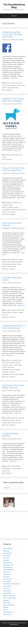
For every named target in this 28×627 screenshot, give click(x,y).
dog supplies (7, 581)
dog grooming (7, 562)
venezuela (18, 422)
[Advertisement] (13, 525)
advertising (7, 312)
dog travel (6, 588)
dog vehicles (7, 591)
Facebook (14, 264)
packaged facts (15, 209)
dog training (7, 586)
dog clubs (15, 83)
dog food (15, 202)
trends (4, 157)
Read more (14, 78)
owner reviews (16, 468)
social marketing (19, 374)
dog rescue (13, 362)
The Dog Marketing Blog (14, 6)
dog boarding (7, 553)
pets (9, 212)
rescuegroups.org (7, 374)
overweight (5, 209)
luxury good (6, 602)
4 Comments (8, 159)
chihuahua (15, 312)
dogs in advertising (18, 310)
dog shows (6, 577)
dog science (7, 574)
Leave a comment (9, 214)
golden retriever (15, 420)
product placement (8, 422)
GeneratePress (14, 624)
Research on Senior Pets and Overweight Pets (13, 169)
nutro (14, 266)
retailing (21, 418)
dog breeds (7, 83)
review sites (6, 471)
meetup (9, 266)
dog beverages (8, 548)
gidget (21, 312)
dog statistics (7, 579)
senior (13, 212)
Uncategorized (7, 612)
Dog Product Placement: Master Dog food (13, 386)
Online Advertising (13, 87)
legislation (6, 600)
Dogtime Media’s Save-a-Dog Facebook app (13, 327)
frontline (11, 372)
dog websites (11, 85)
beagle (10, 207)
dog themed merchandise (11, 584)
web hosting (7, 614)
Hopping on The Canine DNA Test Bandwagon (13, 99)
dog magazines (8, 567)
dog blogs (7, 360)
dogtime (6, 369)
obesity (15, 207)
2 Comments (8, 90)
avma (6, 207)
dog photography (8, 569)
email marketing (15, 369)
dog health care (17, 155)
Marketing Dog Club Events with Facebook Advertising (12, 34)
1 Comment (7, 473)
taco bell (5, 315)
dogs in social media (15, 365)
